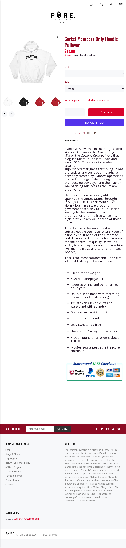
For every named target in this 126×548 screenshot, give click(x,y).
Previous (4, 114)
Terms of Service (13, 475)
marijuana (90, 169)
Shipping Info (11, 458)
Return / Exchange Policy (17, 462)
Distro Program (13, 471)
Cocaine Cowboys (83, 183)
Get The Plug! (62, 429)
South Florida (109, 209)
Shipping (69, 54)
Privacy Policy (12, 480)
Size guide (74, 100)
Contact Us (10, 484)
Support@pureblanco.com (26, 518)
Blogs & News (12, 454)
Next (12, 114)
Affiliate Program (13, 467)
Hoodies (91, 133)
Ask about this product (98, 100)
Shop (7, 449)
